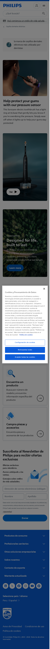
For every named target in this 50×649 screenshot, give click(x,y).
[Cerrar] (43, 288)
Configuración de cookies (24, 343)
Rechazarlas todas (24, 351)
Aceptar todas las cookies (24, 358)
